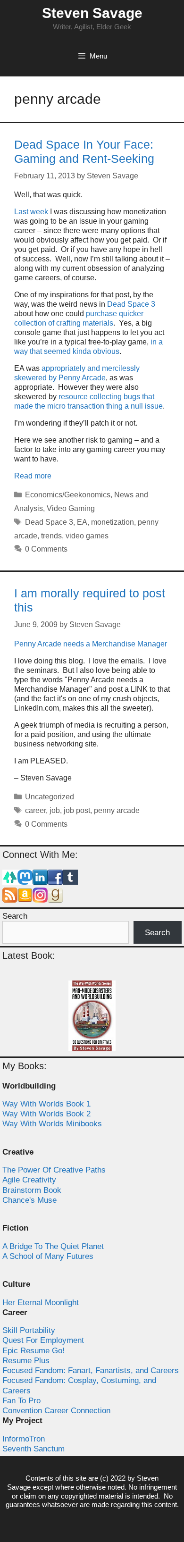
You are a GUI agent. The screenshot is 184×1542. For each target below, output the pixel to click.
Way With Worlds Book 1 (46, 1103)
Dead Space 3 (131, 304)
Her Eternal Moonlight (40, 1302)
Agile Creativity (29, 1179)
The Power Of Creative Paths (54, 1169)
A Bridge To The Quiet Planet (53, 1246)
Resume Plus (26, 1360)
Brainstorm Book (31, 1190)
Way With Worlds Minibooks (52, 1123)
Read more (32, 476)
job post (77, 810)
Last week (31, 212)
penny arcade (117, 810)
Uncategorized (49, 797)
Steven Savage (92, 13)
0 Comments (46, 549)
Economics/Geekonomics (67, 495)
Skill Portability (28, 1330)
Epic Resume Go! (33, 1350)
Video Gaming (71, 508)
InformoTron (23, 1438)
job (55, 810)
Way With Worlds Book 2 (46, 1113)
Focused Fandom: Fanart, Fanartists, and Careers (90, 1370)
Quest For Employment (43, 1340)
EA (82, 522)
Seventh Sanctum (33, 1448)
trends (51, 536)
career (35, 810)
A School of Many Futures (47, 1256)
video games (87, 536)
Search (14, 916)
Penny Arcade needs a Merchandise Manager (90, 644)
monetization (112, 522)
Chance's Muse (29, 1200)
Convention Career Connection (56, 1410)
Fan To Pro (21, 1400)
